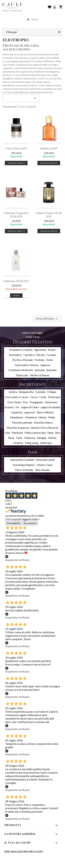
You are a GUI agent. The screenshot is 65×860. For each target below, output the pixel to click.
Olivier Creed (44, 464)
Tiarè (19, 437)
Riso (57, 432)
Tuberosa (29, 437)
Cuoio (42, 397)
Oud (7, 432)
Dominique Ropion (24, 464)
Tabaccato (21, 375)
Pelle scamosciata (35, 432)
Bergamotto (26, 391)
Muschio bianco (43, 422)
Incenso (9, 407)
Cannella (40, 391)
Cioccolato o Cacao (16, 397)
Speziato (51, 370)
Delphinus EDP (48, 148)
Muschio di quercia (18, 427)
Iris (17, 407)
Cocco (34, 397)
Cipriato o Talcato (34, 354)
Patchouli (17, 432)
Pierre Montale (24, 469)
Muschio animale (22, 422)
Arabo (52, 349)
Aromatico (15, 354)
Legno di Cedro (30, 407)
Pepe (50, 432)
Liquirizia (16, 412)
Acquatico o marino (21, 349)
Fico (25, 402)
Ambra (13, 391)
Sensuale (39, 370)
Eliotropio (54, 397)
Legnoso (45, 365)
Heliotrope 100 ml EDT (16, 281)
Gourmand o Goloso (27, 365)
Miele (51, 417)
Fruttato (39, 359)
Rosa (11, 437)
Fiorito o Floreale (22, 359)
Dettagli (16, 295)
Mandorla (31, 417)
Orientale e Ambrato (20, 370)
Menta (42, 417)
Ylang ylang (31, 442)
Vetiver (52, 437)
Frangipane (36, 402)
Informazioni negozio (23, 852)
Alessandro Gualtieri (22, 459)
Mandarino (16, 417)
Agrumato (40, 349)
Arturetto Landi (45, 459)
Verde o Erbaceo (40, 375)
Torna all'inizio (47, 319)
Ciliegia (51, 391)
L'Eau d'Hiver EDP (16, 148)
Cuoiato (51, 354)
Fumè (49, 359)
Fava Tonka (14, 402)
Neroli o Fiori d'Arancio (44, 427)
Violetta (18, 442)
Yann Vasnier (42, 469)
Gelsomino (51, 402)
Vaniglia (41, 437)
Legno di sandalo (50, 407)
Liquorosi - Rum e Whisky (39, 412)
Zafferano (46, 442)
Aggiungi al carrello (16, 163)
